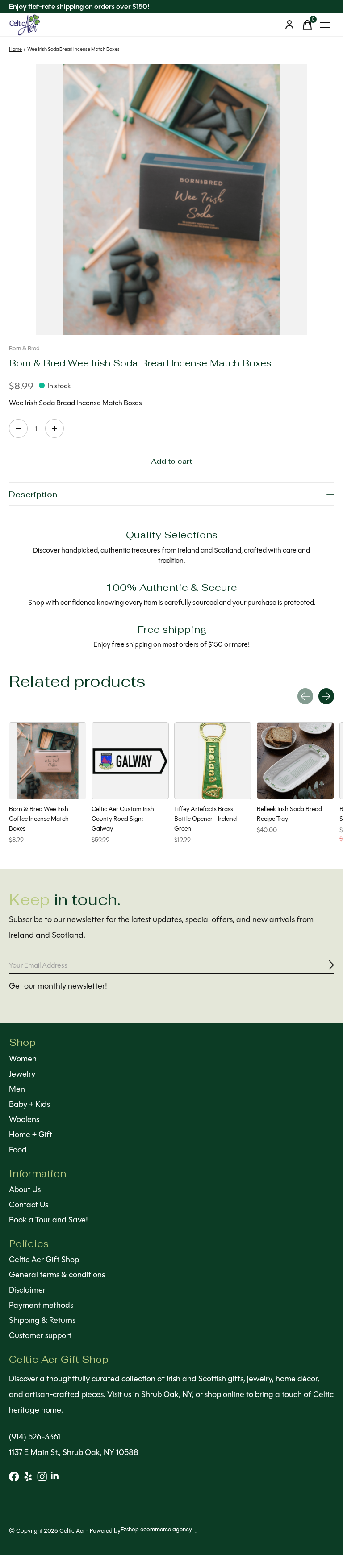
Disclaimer (27, 1290)
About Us (25, 1189)
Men (17, 1089)
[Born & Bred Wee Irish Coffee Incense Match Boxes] (47, 760)
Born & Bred (24, 348)
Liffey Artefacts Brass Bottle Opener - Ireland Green (205, 818)
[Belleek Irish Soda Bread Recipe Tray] (295, 760)
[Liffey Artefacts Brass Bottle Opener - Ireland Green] (212, 760)
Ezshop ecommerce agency (156, 1529)
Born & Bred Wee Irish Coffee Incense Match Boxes (39, 818)
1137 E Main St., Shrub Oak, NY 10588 (73, 1452)
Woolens (24, 1119)
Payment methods (41, 1305)
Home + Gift (30, 1134)
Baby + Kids (29, 1104)
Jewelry (22, 1074)
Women (23, 1058)
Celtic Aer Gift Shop (44, 1259)
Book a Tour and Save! (48, 1220)
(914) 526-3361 (34, 1437)
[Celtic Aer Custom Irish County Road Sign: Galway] (130, 760)
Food (18, 1150)
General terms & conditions (57, 1275)
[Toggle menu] (325, 25)
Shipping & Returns (42, 1320)
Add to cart (171, 461)
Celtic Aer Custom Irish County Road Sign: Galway (123, 818)
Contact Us (28, 1204)
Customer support (40, 1335)
